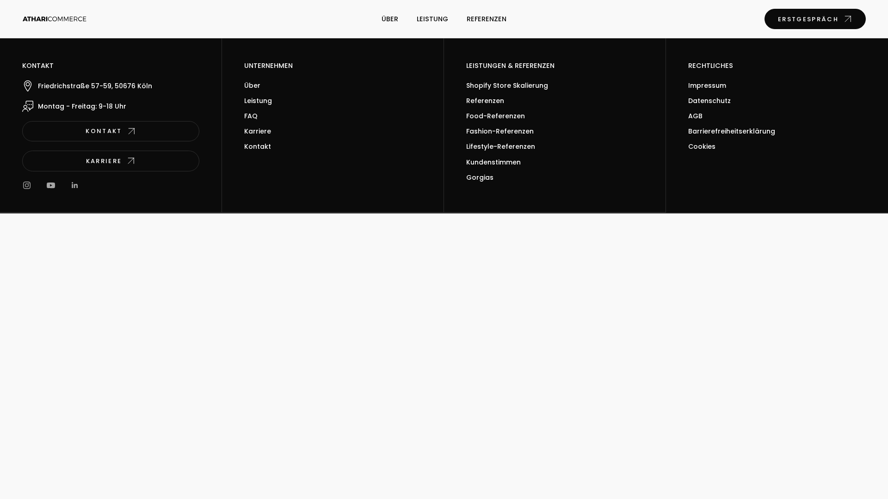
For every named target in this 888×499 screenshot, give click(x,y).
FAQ (251, 116)
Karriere (257, 131)
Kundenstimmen (493, 162)
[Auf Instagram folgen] (26, 185)
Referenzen (486, 19)
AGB (695, 116)
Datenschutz (709, 100)
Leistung (432, 19)
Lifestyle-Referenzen (500, 146)
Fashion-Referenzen (500, 131)
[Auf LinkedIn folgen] (75, 185)
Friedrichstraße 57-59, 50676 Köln (95, 86)
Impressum (707, 85)
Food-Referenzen (495, 116)
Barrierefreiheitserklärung (731, 131)
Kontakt (257, 146)
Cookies (701, 146)
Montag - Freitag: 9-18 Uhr (82, 106)
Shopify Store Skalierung (507, 85)
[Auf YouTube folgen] (51, 185)
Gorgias (479, 177)
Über (390, 19)
